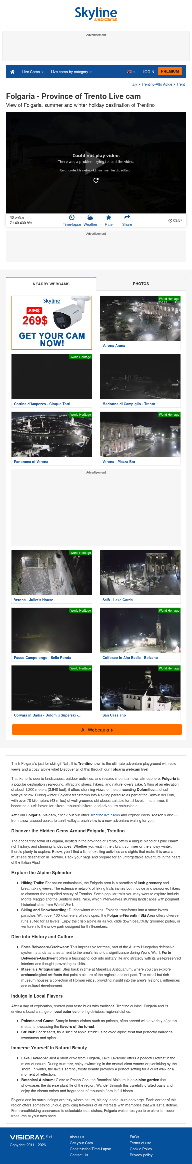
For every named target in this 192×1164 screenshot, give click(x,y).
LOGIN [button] (148, 71)
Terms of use (140, 1142)
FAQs (134, 1136)
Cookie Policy (141, 1148)
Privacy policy (141, 1154)
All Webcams (95, 729)
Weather (90, 224)
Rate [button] (108, 224)
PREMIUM (170, 71)
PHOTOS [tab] (141, 283)
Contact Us (79, 1154)
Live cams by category (70, 71)
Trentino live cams (104, 814)
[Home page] (12, 71)
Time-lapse (72, 224)
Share (127, 224)
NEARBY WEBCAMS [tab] (51, 284)
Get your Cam (81, 1142)
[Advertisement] (95, 49)
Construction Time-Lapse (90, 1148)
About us (77, 1136)
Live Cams (31, 71)
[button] (131, 71)
